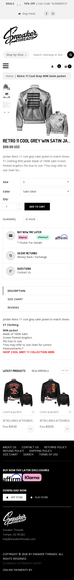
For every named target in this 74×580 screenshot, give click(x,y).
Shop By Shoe (15, 54)
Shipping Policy (40, 451)
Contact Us (30, 447)
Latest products (14, 370)
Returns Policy (55, 447)
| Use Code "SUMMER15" (46, 3)
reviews (13, 307)
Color (6, 191)
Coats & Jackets (12, 412)
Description (16, 291)
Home (9, 76)
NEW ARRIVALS (40, 370)
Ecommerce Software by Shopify (22, 563)
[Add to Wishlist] (33, 412)
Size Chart (15, 299)
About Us (9, 447)
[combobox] (48, 54)
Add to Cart (37, 206)
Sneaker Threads (45, 554)
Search (28, 454)
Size (5, 182)
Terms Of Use (48, 454)
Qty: (6, 199)
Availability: (9, 219)
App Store (17, 497)
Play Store (41, 497)
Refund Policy (13, 451)
